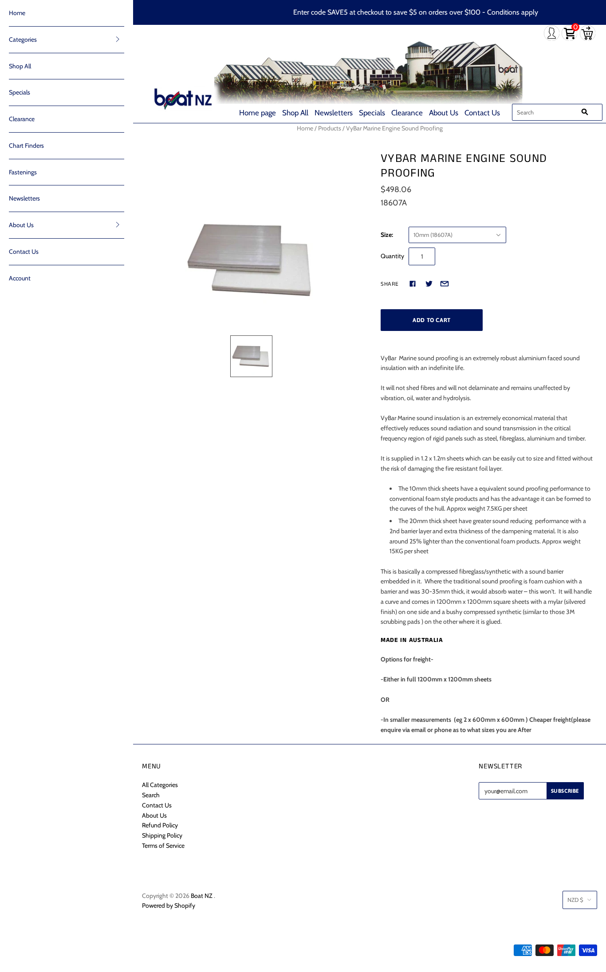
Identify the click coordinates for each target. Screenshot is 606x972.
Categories (23, 39)
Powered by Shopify (168, 905)
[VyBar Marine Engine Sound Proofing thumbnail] (251, 356)
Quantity (392, 256)
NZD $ (575, 899)
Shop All (295, 112)
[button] (117, 39)
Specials (372, 112)
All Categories (160, 785)
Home (17, 13)
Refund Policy (160, 825)
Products (329, 128)
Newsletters (334, 112)
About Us (443, 112)
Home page (257, 112)
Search (151, 795)
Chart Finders (26, 146)
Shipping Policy (162, 835)
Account (20, 278)
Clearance (407, 112)
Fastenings (23, 172)
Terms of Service (163, 846)
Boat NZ (201, 896)
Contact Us (482, 112)
